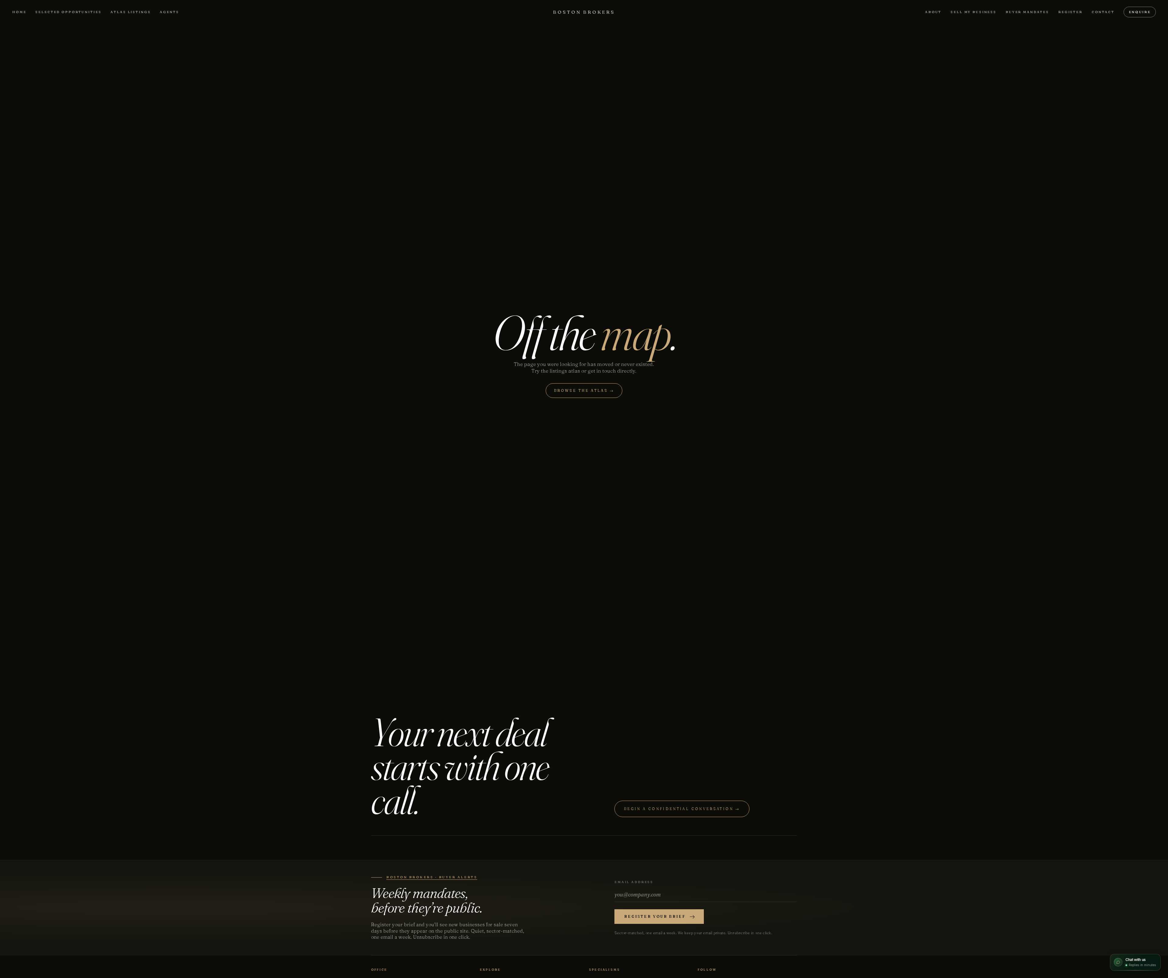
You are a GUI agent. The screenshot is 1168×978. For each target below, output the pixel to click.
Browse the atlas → (584, 390)
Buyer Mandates (1027, 12)
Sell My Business (973, 12)
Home (19, 12)
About (933, 12)
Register (1070, 12)
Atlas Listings (130, 12)
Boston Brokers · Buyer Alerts (431, 877)
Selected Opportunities (68, 12)
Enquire (1140, 12)
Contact (1103, 12)
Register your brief (655, 916)
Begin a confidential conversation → (682, 808)
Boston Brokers (584, 12)
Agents (169, 12)
